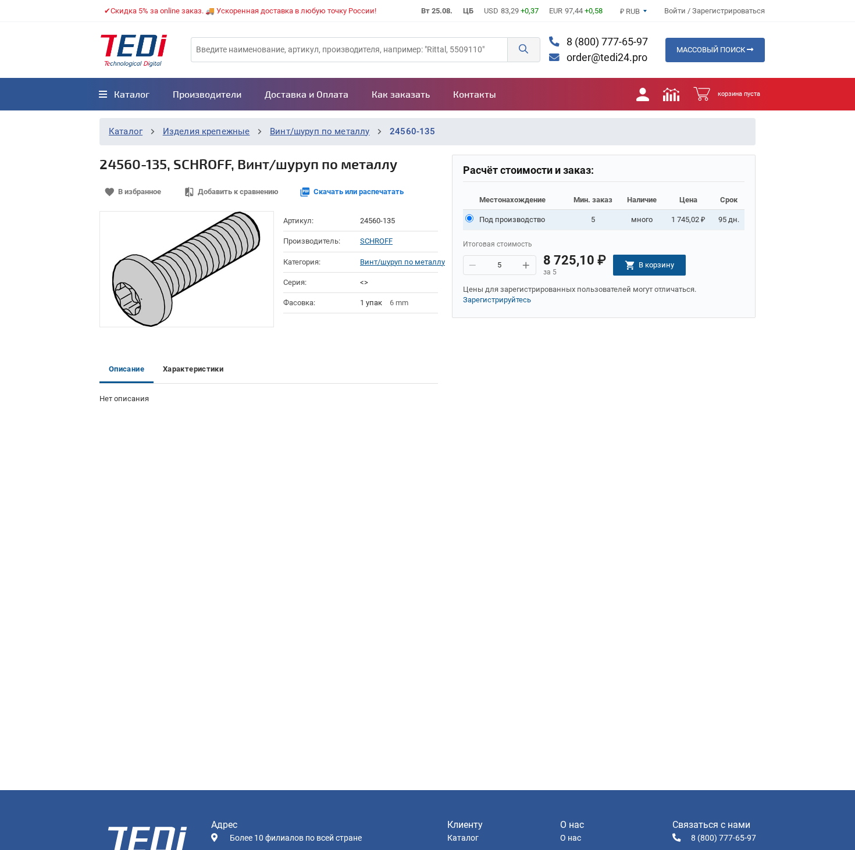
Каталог (125, 131)
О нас (570, 838)
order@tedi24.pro (605, 57)
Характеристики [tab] (193, 369)
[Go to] (134, 50)
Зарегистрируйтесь (497, 299)
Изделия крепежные (206, 131)
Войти (675, 10)
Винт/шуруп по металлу (319, 131)
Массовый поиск (711, 49)
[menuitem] (124, 94)
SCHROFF (376, 241)
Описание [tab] (126, 369)
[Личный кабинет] (643, 94)
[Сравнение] (671, 94)
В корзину (656, 264)
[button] (523, 49)
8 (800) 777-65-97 (606, 42)
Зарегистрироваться (728, 10)
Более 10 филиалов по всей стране (296, 838)
